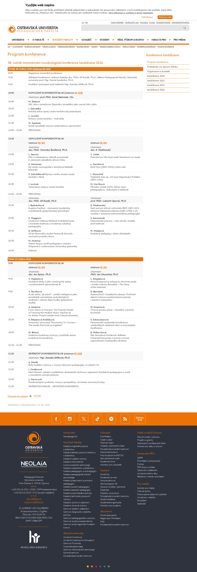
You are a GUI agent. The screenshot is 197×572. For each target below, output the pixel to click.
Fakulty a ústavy (49, 47)
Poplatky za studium (109, 493)
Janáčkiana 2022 (156, 80)
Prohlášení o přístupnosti (148, 461)
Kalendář (141, 504)
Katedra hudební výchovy (110, 47)
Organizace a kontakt (158, 71)
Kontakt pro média (146, 488)
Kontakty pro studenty (110, 506)
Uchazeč (89, 40)
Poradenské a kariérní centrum (77, 556)
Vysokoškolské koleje (73, 547)
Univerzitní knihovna (72, 537)
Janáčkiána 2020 (156, 76)
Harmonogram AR (108, 484)
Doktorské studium (109, 452)
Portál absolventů (108, 515)
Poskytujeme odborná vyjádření (152, 494)
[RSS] (125, 419)
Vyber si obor (106, 440)
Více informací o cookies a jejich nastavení (131, 13)
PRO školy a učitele (146, 467)
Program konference (166, 47)
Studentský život (107, 462)
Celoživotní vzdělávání (147, 470)
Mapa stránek (117, 23)
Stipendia (104, 490)
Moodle (144, 23)
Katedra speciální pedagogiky (77, 490)
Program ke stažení (18, 396)
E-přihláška (105, 437)
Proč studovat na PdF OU (111, 455)
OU (9, 47)
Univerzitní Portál (180, 23)
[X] (83, 419)
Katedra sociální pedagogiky (76, 487)
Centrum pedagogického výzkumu (79, 518)
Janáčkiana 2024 (156, 85)
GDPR (140, 458)
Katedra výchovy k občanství (76, 503)
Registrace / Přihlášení (110, 518)
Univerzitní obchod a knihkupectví (78, 540)
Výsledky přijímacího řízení (112, 446)
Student (107, 40)
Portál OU (104, 474)
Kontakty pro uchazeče (110, 465)
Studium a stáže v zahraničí (112, 487)
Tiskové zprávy (144, 491)
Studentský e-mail (108, 478)
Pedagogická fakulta (66, 47)
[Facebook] (56, 419)
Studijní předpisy (108, 499)
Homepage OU (70, 437)
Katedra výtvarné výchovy (75, 506)
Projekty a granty (145, 440)
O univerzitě (17, 47)
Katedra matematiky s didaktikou (78, 468)
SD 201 (103, 143)
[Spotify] (111, 419)
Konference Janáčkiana (146, 47)
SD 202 (78, 93)
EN (86, 23)
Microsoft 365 (132, 23)
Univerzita (20, 40)
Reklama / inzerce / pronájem (150, 477)
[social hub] (140, 419)
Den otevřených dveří (110, 459)
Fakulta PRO (161, 40)
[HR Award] (34, 539)
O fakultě (40, 40)
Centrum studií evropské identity (78, 521)
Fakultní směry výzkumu (148, 437)
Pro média (179, 40)
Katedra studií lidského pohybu (77, 493)
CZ (83, 23)
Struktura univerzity (32, 47)
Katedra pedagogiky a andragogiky (79, 471)
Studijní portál (163, 23)
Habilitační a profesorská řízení (151, 443)
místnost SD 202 (41, 69)
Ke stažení (142, 501)
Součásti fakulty (65, 40)
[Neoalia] (34, 464)
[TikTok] (97, 419)
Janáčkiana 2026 (156, 90)
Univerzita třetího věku (147, 474)
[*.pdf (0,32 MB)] (30, 396)
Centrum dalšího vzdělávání (76, 509)
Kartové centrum (71, 553)
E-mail (152, 23)
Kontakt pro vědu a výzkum (149, 446)
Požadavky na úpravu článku (162, 67)
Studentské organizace (110, 503)
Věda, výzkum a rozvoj (133, 40)
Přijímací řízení (107, 443)
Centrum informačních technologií (79, 550)
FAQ (102, 522)
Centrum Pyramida (72, 543)
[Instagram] (69, 419)
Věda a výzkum (129, 47)
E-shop (140, 464)
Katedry (94, 47)
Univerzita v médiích (146, 497)
